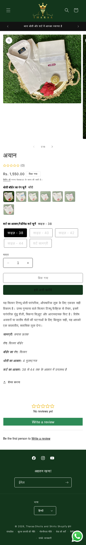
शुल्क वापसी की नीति (26, 531)
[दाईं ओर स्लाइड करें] (52, 146)
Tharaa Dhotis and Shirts (41, 526)
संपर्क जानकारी (45, 538)
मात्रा (6, 254)
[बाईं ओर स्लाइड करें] (33, 146)
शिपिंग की (7, 179)
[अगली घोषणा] (78, 26)
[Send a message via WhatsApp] (77, 536)
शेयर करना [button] (14, 382)
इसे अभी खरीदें (43, 290)
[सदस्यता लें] (66, 482)
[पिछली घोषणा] (7, 26)
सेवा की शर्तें (61, 531)
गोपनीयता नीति (45, 531)
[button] (8, 10)
